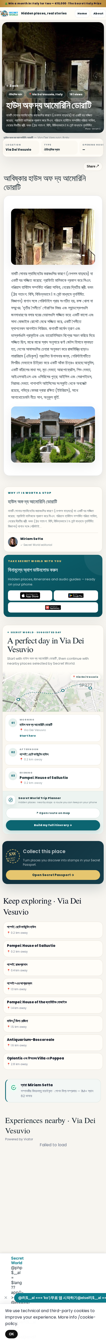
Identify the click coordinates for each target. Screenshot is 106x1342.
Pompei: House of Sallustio (44, 777)
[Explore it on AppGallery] (53, 607)
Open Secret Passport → (53, 875)
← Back (12, 85)
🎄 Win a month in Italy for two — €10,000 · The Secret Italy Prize (53, 3)
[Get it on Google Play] (76, 595)
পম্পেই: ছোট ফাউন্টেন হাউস (34, 754)
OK (11, 1334)
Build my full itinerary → (53, 825)
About (98, 13)
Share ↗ (93, 166)
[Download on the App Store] (30, 595)
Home (82, 13)
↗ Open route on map (53, 813)
